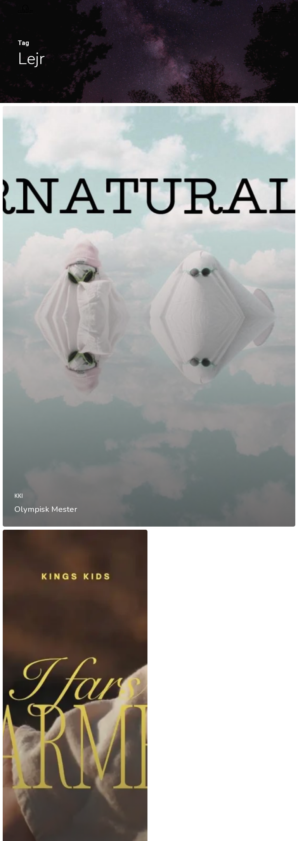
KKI (18, 496)
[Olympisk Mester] (149, 316)
